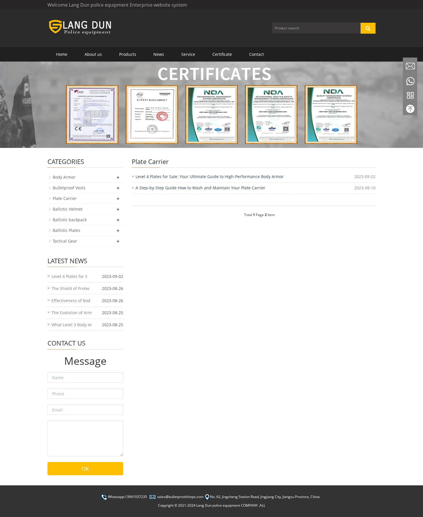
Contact (256, 54)
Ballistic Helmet (68, 209)
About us (93, 54)
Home (61, 54)
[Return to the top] (410, 110)
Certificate (222, 54)
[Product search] (368, 28)
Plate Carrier (65, 198)
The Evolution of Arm (72, 312)
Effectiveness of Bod (71, 300)
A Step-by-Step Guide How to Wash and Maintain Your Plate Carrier (200, 187)
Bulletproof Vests (69, 187)
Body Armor (64, 177)
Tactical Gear (65, 241)
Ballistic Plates (66, 230)
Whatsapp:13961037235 (127, 496)
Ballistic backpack (70, 219)
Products (127, 54)
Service (188, 54)
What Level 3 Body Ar (72, 324)
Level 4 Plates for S (69, 276)
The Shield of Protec (71, 288)
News (158, 54)
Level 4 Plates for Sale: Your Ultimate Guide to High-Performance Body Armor (210, 176)
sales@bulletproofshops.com (180, 496)
